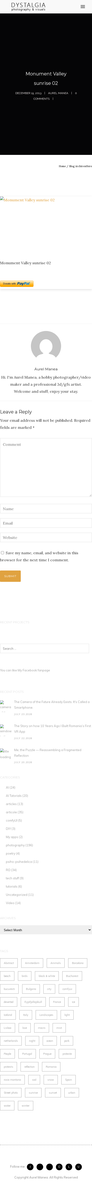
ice (73, 1002)
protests (8, 1066)
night (32, 1040)
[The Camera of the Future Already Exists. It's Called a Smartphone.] (6, 706)
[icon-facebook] (31, 1167)
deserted (8, 1002)
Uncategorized (16, 895)
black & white (47, 976)
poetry (10, 853)
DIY (8, 829)
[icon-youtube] (78, 1167)
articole (11, 812)
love (24, 1028)
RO (8, 870)
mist (59, 1028)
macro (41, 1028)
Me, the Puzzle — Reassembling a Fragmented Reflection (47, 752)
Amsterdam (32, 963)
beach (7, 976)
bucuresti (9, 989)
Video (10, 903)
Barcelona (78, 963)
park (66, 1040)
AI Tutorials (14, 796)
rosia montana (12, 1079)
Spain (68, 1079)
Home (62, 166)
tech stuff (12, 878)
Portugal (27, 1053)
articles (11, 804)
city (49, 989)
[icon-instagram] (60, 1167)
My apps (12, 837)
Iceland (8, 1015)
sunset (53, 1092)
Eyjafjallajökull (33, 1002)
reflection (29, 1066)
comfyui (67, 989)
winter (25, 1105)
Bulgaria (31, 989)
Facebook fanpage (36, 670)
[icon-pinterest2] (50, 1167)
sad (34, 1079)
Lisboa (7, 1028)
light (67, 1015)
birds (25, 976)
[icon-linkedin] (70, 1167)
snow (50, 1079)
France (57, 1002)
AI (7, 787)
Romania (51, 1066)
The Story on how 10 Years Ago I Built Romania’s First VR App (52, 728)
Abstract (9, 963)
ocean (49, 1040)
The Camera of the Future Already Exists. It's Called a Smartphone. (52, 704)
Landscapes (46, 1015)
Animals (55, 963)
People (7, 1053)
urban (71, 1092)
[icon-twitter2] (41, 1167)
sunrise (33, 1092)
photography (15, 845)
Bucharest (72, 976)
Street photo (11, 1092)
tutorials (11, 886)
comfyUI (11, 820)
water (7, 1105)
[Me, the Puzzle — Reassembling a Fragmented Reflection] (6, 754)
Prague (47, 1053)
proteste (67, 1053)
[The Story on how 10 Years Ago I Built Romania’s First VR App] (6, 730)
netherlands (11, 1040)
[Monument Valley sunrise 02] (46, 224)
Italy (25, 1015)
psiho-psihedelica (19, 862)
